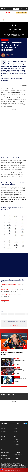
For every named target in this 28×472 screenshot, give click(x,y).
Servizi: (15, 428)
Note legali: (3, 449)
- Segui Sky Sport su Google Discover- (11, 284)
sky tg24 (3, 434)
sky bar (16, 439)
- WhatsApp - (4, 289)
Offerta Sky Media (5, 458)
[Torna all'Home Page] (7, 12)
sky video (3, 436)
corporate (16, 458)
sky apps (16, 434)
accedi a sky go (21, 423)
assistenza (18, 465)
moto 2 (11, 313)
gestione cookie (5, 452)
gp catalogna (20, 313)
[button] (25, 256)
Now (15, 436)
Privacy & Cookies (9, 464)
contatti (22, 465)
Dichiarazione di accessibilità (17, 455)
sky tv (15, 431)
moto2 (4, 313)
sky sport (3, 431)
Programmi (16, 444)
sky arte (3, 439)
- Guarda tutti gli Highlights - (9, 294)
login (25, 8)
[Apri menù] (1, 12)
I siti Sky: (3, 428)
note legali (4, 455)
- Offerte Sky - (5, 300)
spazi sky (16, 441)
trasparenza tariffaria (12, 465)
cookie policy (17, 452)
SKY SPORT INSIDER (21, 12)
